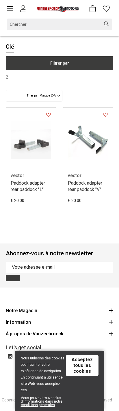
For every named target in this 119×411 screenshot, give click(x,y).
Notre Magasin (21, 310)
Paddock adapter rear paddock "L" (28, 186)
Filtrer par (59, 63)
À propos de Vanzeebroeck (34, 334)
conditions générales (38, 405)
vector (17, 175)
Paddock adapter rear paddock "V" (85, 186)
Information (18, 322)
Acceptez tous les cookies (82, 365)
